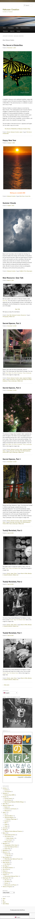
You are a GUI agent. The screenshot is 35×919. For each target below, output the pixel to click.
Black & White (24, 573)
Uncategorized (6, 873)
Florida (4, 796)
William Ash (12, 316)
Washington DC (6, 878)
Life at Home (7, 800)
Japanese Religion (27, 378)
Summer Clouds (9, 203)
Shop (17, 27)
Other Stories (6, 862)
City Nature (7, 881)
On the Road (6, 860)
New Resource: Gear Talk (13, 278)
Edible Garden (10, 838)
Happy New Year (9, 140)
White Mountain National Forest (12, 859)
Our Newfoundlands (8, 867)
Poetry (4, 871)
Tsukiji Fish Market (8, 575)
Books (8, 132)
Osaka (6, 824)
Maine (4, 833)
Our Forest (9, 840)
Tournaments (7, 791)
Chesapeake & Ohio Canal (11, 845)
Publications (11, 27)
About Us (12, 31)
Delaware (5, 793)
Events (6, 790)
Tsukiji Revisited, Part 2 (12, 581)
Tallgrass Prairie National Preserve (13, 831)
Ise (5, 814)
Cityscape (18, 379)
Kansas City (7, 854)
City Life (8, 855)
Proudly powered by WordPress (17, 910)
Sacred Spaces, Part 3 (12, 323)
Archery (5, 788)
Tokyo (4, 379)
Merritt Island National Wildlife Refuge (14, 802)
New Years (22, 196)
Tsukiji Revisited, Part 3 (12, 530)
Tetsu (4, 898)
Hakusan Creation (11, 9)
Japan (20, 132)
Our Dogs (5, 866)
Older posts (6, 685)
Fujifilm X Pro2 (23, 271)
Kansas (4, 829)
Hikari (4, 902)
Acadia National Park (9, 834)
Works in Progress (7, 886)
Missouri (5, 852)
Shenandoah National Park (11, 876)
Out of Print (6, 869)
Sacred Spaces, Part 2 (12, 388)
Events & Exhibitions (25, 27)
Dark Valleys (6, 903)
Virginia (5, 874)
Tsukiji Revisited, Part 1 (12, 633)
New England (6, 857)
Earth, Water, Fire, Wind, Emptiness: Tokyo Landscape (18, 373)
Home (4, 27)
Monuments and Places (10, 885)
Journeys (5, 828)
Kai (3, 900)
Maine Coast (7, 841)
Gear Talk (5, 300)
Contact (18, 31)
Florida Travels (8, 798)
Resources (5, 31)
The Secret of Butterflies (13, 45)
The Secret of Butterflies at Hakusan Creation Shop (17, 128)
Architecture (13, 379)
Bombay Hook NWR (9, 795)
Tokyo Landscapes (12, 381)
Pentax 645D (6, 452)
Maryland (5, 843)
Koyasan (6, 821)
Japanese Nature (8, 815)
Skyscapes (29, 271)
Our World (7, 864)
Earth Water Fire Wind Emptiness (22, 451)
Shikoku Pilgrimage (11, 819)
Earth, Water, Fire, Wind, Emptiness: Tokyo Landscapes (18, 444)
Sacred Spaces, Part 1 (12, 459)
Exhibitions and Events (10, 809)
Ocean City (27, 196)
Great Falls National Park (10, 847)
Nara (5, 822)
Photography (6, 316)
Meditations (6, 850)
